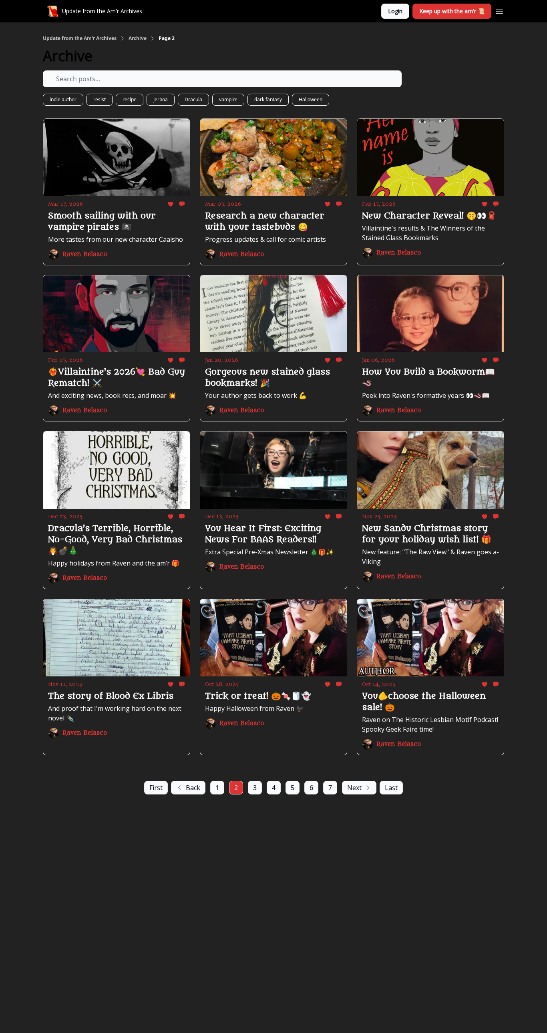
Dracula (193, 99)
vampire (228, 99)
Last (391, 787)
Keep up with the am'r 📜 (452, 11)
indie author (63, 99)
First (156, 787)
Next (354, 787)
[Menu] (499, 10)
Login (395, 11)
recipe (130, 99)
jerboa (160, 99)
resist (99, 99)
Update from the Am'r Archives (80, 38)
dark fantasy (268, 99)
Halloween (310, 99)
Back (193, 787)
